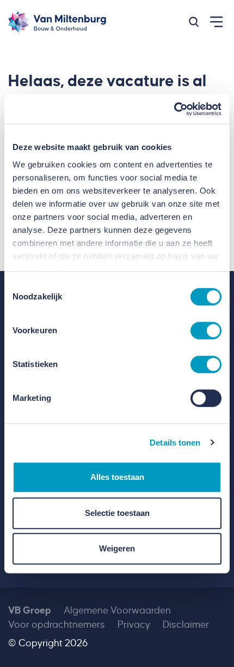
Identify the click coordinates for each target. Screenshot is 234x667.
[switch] (205, 330)
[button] (193, 21)
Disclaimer (186, 625)
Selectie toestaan (117, 513)
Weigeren (117, 548)
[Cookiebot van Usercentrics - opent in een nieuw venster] (173, 109)
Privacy (134, 625)
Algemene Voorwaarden (117, 610)
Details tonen (175, 442)
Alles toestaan (117, 477)
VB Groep (29, 610)
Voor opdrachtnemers (56, 625)
